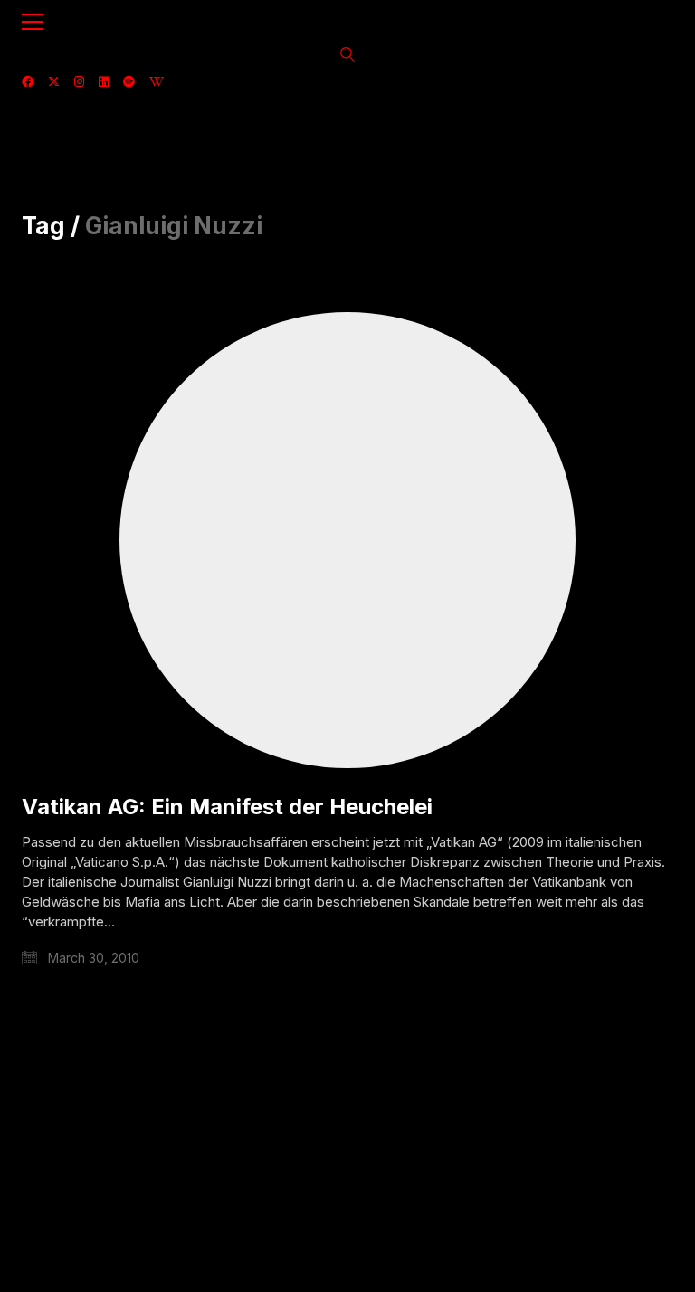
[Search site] (347, 56)
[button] (32, 21)
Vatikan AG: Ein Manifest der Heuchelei (227, 807)
